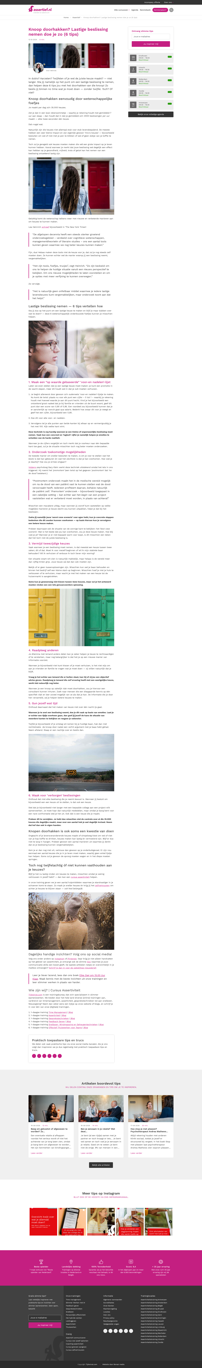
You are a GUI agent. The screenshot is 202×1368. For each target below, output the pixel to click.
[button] (43, 1222)
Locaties (106, 1312)
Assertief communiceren (76, 1338)
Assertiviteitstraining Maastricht (154, 1330)
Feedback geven (72, 1306)
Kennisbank (145, 10)
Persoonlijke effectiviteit (76, 1315)
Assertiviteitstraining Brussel (152, 1309)
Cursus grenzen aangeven (76, 1347)
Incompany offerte (152, 2)
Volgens (32, 467)
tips (89, 962)
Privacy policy (108, 1318)
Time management (73, 1300)
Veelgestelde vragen (111, 1324)
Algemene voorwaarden (112, 1300)
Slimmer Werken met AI (75, 1303)
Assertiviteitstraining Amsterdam (154, 1303)
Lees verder (36, 1153)
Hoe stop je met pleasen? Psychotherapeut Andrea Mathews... (149, 1130)
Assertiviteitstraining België (152, 1306)
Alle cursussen (121, 10)
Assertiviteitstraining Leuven (152, 1324)
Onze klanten (108, 1306)
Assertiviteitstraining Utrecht (152, 1339)
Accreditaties (108, 1303)
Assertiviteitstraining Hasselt (152, 1321)
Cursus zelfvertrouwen (75, 1350)
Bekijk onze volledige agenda (151, 114)
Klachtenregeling (110, 1309)
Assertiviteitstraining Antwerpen (154, 1300)
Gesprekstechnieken (74, 1309)
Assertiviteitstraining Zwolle (152, 1342)
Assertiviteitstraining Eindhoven (153, 1312)
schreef (45, 227)
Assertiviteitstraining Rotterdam (153, 1336)
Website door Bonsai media (113, 1364)
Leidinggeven (71, 1321)
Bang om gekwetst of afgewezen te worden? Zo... (49, 1130)
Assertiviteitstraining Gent (151, 1315)
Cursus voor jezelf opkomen (77, 1341)
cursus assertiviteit (80, 877)
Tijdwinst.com (91, 1364)
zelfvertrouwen (102, 885)
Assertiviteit (71, 1324)
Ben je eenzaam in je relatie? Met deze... (98, 1130)
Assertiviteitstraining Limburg (152, 1327)
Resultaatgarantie (110, 1321)
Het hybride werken (74, 1318)
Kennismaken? (160, 10)
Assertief (76, 17)
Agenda (134, 10)
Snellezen (70, 1312)
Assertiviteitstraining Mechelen (153, 1333)
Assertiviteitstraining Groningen (153, 1318)
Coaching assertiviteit (74, 1344)
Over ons (168, 2)
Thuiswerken (71, 1327)
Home (66, 17)
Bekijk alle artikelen (101, 1165)
